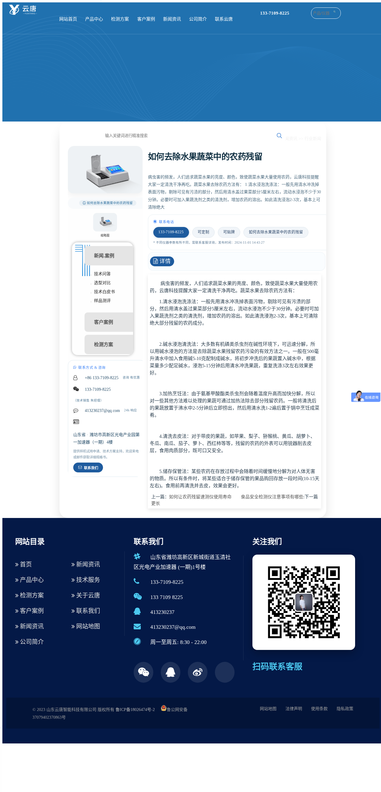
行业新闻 (313, 138)
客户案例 (146, 19)
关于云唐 (87, 595)
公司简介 (198, 19)
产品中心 (94, 19)
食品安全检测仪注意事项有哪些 (272, 496)
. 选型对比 (100, 283)
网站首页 (68, 19)
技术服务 (87, 580)
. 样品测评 (100, 300)
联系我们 (91, 468)
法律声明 (293, 709)
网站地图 (87, 626)
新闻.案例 (104, 255)
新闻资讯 (172, 19)
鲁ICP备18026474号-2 (135, 709)
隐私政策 (345, 709)
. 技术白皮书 (102, 292)
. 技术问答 (100, 274)
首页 (25, 564)
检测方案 (120, 19)
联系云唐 (224, 19)
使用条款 (319, 709)
